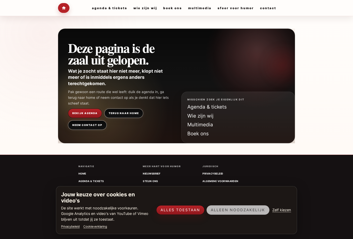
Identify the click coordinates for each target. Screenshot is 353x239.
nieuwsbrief (151, 173)
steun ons (150, 181)
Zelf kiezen (281, 210)
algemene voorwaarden (220, 181)
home (82, 173)
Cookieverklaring (95, 226)
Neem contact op (87, 125)
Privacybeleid (70, 226)
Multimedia (200, 125)
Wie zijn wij (200, 116)
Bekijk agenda (85, 113)
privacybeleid (212, 173)
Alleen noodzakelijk (238, 210)
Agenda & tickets (207, 107)
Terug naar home (124, 113)
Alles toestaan (180, 210)
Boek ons (198, 134)
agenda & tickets (91, 181)
